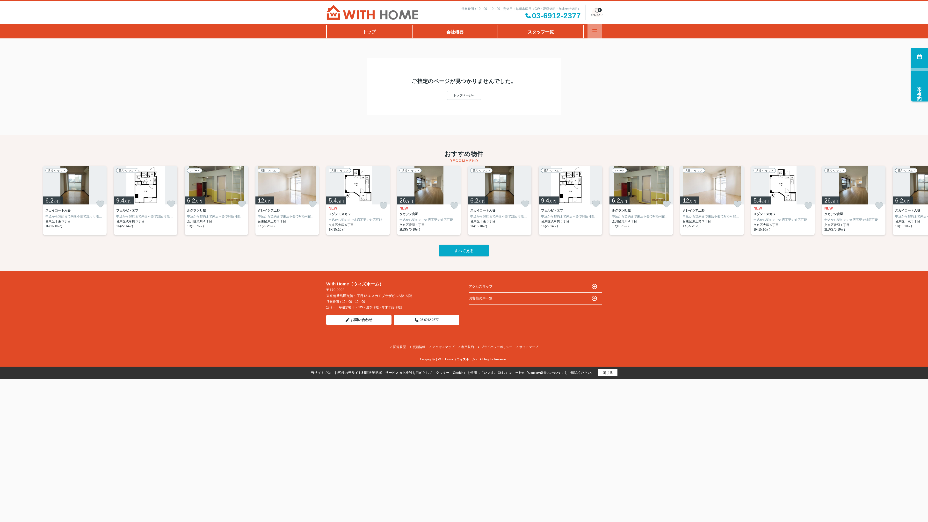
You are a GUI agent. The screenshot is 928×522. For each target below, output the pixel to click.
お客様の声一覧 (481, 298)
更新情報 (419, 347)
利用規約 (467, 347)
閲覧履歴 (399, 347)
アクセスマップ (481, 286)
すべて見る (464, 251)
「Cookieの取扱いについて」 (544, 373)
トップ (369, 31)
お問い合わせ (361, 320)
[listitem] (358, 200)
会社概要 (455, 31)
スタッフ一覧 (541, 31)
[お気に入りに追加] (100, 204)
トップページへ (464, 95)
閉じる (608, 373)
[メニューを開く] (594, 31)
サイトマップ (528, 347)
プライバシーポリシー (496, 347)
